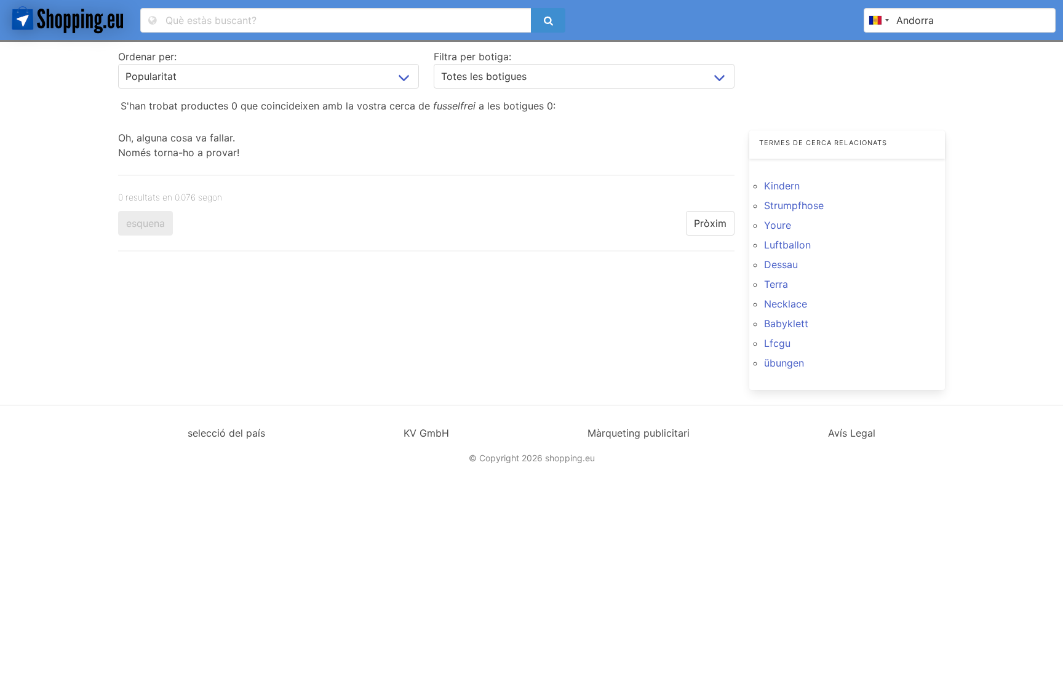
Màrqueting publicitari (638, 433)
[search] (548, 20)
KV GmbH (426, 433)
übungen (784, 363)
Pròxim (710, 223)
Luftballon (787, 245)
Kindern (782, 186)
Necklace (785, 304)
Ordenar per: (147, 56)
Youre (777, 225)
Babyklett (786, 323)
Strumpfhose (794, 205)
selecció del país (226, 433)
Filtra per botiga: (472, 56)
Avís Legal (851, 433)
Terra (776, 284)
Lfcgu (777, 343)
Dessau (781, 264)
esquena (145, 223)
